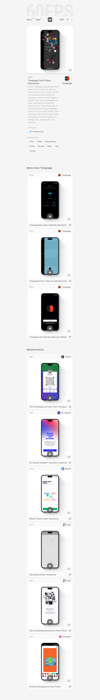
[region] (50, 49)
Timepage (67, 83)
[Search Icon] (67, 20)
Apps (38, 19)
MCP (62, 19)
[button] (35, 67)
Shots (29, 19)
